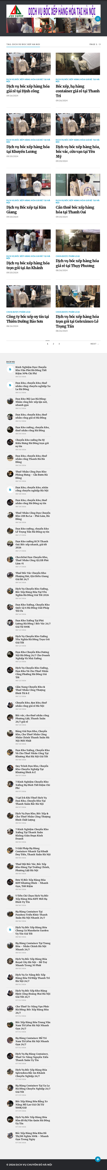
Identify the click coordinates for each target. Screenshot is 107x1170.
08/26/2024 (61, 270)
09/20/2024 (12, 156)
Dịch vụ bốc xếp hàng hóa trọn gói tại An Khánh (27, 265)
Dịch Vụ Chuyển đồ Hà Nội (34, 1164)
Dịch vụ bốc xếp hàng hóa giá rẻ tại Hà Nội (28, 80)
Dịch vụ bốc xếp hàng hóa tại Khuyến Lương (27, 149)
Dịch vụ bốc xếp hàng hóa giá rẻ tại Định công (27, 88)
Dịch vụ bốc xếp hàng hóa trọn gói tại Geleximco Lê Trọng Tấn (77, 321)
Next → (95, 344)
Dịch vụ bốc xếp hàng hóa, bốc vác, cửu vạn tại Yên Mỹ (78, 152)
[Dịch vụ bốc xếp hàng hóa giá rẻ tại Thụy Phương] (78, 240)
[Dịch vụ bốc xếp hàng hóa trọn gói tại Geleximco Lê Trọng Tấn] (78, 296)
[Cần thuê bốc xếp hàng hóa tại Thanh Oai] (78, 185)
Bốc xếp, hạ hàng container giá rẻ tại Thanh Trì (78, 91)
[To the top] (98, 1159)
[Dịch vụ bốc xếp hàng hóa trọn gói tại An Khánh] (28, 240)
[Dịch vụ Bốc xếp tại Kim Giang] (28, 185)
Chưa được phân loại (68, 256)
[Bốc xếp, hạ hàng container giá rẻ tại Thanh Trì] (78, 64)
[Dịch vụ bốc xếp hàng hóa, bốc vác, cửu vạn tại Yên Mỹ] (78, 124)
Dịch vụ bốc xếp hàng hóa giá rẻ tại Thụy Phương (77, 263)
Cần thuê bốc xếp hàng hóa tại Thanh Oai (75, 209)
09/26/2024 (12, 95)
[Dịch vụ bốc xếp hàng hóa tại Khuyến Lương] (28, 124)
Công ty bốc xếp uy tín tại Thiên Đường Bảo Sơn (27, 319)
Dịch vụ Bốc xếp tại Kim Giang (26, 209)
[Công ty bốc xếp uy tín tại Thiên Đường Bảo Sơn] (28, 296)
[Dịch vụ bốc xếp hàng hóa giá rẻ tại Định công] (28, 64)
